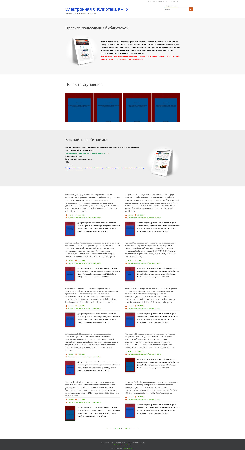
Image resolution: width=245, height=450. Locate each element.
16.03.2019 (140, 351)
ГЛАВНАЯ (148, 2)
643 (126, 428)
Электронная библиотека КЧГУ (97, 9)
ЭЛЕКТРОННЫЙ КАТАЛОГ (161, 2)
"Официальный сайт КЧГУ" (122, 445)
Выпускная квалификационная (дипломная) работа (84, 218)
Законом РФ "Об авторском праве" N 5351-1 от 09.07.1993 (122, 59)
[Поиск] (191, 9)
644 (130, 428)
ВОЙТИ (173, 2)
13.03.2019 (81, 399)
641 (119, 428)
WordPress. (131, 448)
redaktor (71, 215)
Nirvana (124, 448)
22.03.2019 (81, 215)
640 (115, 428)
